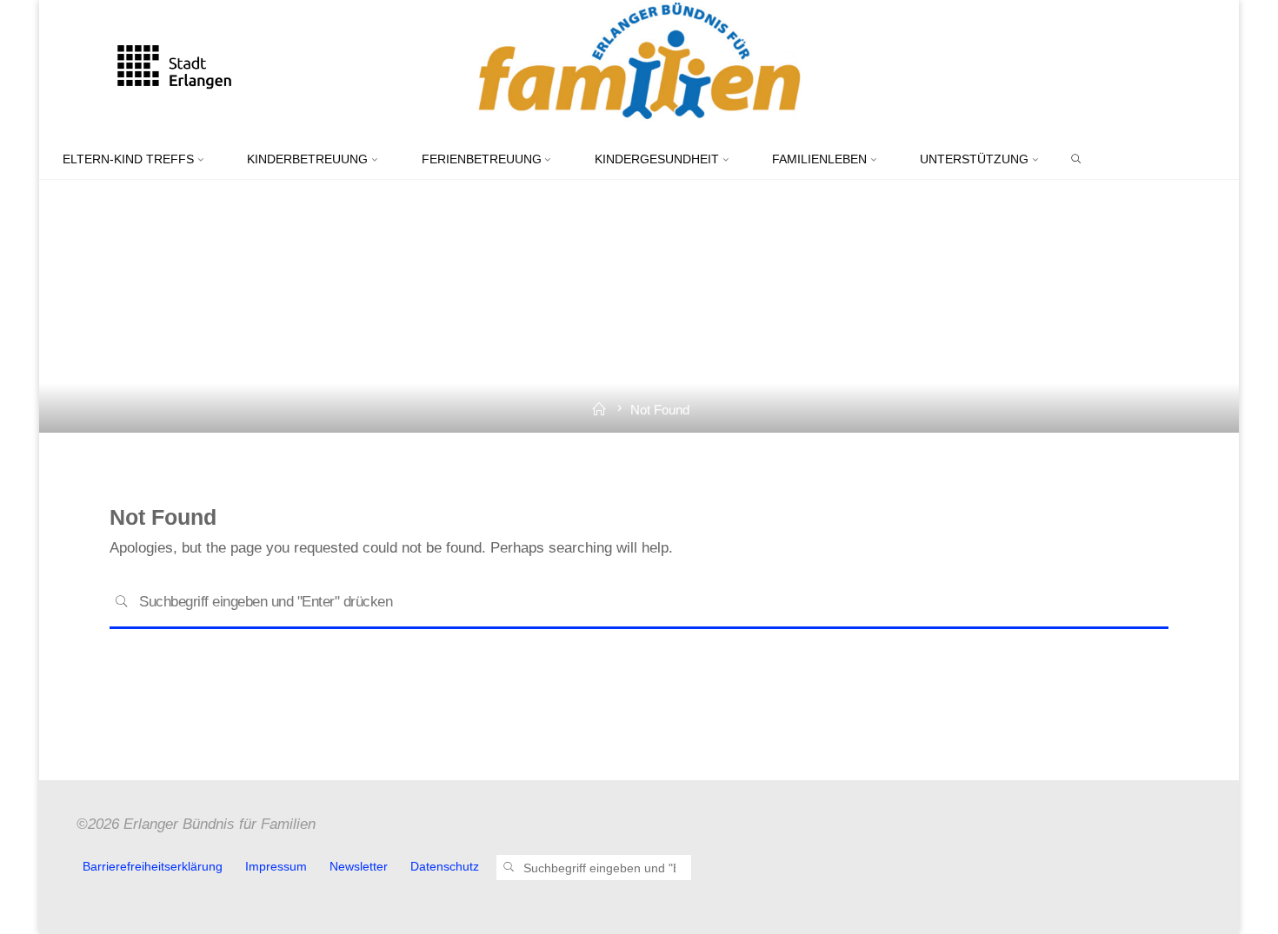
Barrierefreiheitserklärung (153, 866)
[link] (1076, 160)
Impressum (276, 866)
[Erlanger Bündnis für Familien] (639, 69)
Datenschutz (444, 866)
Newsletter (358, 866)
